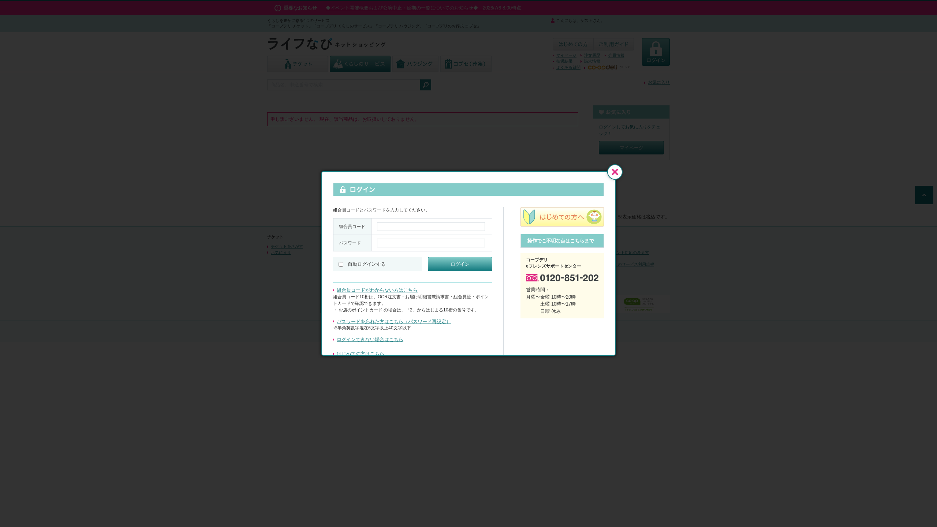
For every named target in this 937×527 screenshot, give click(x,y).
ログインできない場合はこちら (370, 339)
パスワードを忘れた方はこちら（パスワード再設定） (394, 321)
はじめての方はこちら (360, 353)
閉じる (615, 172)
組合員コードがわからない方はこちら (377, 290)
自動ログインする (367, 264)
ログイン (460, 264)
